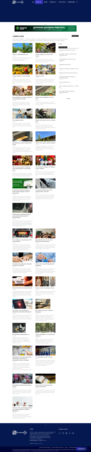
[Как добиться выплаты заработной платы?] (22, 136)
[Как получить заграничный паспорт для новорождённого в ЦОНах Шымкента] (22, 401)
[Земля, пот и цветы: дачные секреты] (45, 136)
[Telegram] (66, 433)
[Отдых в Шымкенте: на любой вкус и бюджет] (45, 328)
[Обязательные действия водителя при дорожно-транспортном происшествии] (22, 208)
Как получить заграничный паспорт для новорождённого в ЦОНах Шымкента (22, 409)
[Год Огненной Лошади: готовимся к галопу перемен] (45, 160)
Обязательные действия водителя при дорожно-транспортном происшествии (21, 216)
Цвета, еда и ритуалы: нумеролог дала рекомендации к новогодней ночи (21, 168)
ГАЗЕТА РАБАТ (62, 2)
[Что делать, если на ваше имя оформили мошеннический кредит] (22, 304)
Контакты (66, 447)
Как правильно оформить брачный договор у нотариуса (22, 264)
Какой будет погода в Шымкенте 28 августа (67, 50)
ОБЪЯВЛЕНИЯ (71, 2)
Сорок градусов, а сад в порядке (21, 76)
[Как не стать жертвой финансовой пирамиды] (45, 257)
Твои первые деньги (18, 120)
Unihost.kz (30, 450)
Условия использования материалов (44, 447)
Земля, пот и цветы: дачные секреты (45, 143)
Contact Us (81, 449)
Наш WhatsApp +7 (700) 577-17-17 (38, 440)
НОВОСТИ (38, 2)
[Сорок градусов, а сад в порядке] (22, 69)
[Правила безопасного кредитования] (22, 281)
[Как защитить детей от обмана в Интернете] (45, 304)
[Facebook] (59, 433)
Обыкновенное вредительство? (65, 64)
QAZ (33, 2)
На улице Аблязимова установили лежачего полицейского (67, 60)
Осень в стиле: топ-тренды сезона (44, 288)
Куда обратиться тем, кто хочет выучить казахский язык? (44, 240)
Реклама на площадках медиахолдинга (58, 447)
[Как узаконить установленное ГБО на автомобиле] (22, 233)
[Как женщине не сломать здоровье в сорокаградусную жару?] (22, 91)
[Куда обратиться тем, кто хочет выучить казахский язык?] (45, 233)
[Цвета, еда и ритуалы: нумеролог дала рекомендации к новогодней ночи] (22, 160)
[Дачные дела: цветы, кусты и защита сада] (45, 114)
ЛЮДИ (45, 2)
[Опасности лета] (45, 69)
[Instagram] (63, 433)
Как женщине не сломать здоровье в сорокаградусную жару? (22, 98)
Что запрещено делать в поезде (43, 357)
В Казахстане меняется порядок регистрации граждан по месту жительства (21, 191)
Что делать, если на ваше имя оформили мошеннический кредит (21, 311)
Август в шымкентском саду (20, 54)
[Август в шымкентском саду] (22, 48)
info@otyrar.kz (39, 443)
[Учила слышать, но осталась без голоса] (45, 48)
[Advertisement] (45, 13)
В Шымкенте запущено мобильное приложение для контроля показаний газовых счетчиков (21, 358)
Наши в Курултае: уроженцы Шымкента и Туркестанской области (67, 92)
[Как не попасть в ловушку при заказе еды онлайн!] (45, 379)
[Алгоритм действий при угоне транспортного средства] (45, 183)
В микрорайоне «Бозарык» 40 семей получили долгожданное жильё (68, 54)
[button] (77, 2)
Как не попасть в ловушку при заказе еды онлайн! (43, 385)
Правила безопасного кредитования (22, 288)
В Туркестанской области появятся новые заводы (68, 72)
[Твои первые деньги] (22, 114)
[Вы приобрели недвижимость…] (22, 328)
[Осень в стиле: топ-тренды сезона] (45, 281)
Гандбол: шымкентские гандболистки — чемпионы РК (69, 87)
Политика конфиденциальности (74, 447)
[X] (70, 433)
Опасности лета (39, 76)
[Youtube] (73, 433)
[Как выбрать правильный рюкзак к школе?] (22, 379)
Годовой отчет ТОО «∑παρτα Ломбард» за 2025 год (68, 68)
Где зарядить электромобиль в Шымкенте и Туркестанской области (67, 77)
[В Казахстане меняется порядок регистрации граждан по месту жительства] (22, 183)
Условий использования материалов (53, 450)
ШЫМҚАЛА (53, 2)
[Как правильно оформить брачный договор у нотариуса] (22, 257)
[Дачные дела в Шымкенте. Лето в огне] (45, 91)
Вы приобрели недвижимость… (21, 334)
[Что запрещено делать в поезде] (45, 351)
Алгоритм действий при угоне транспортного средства (43, 190)
